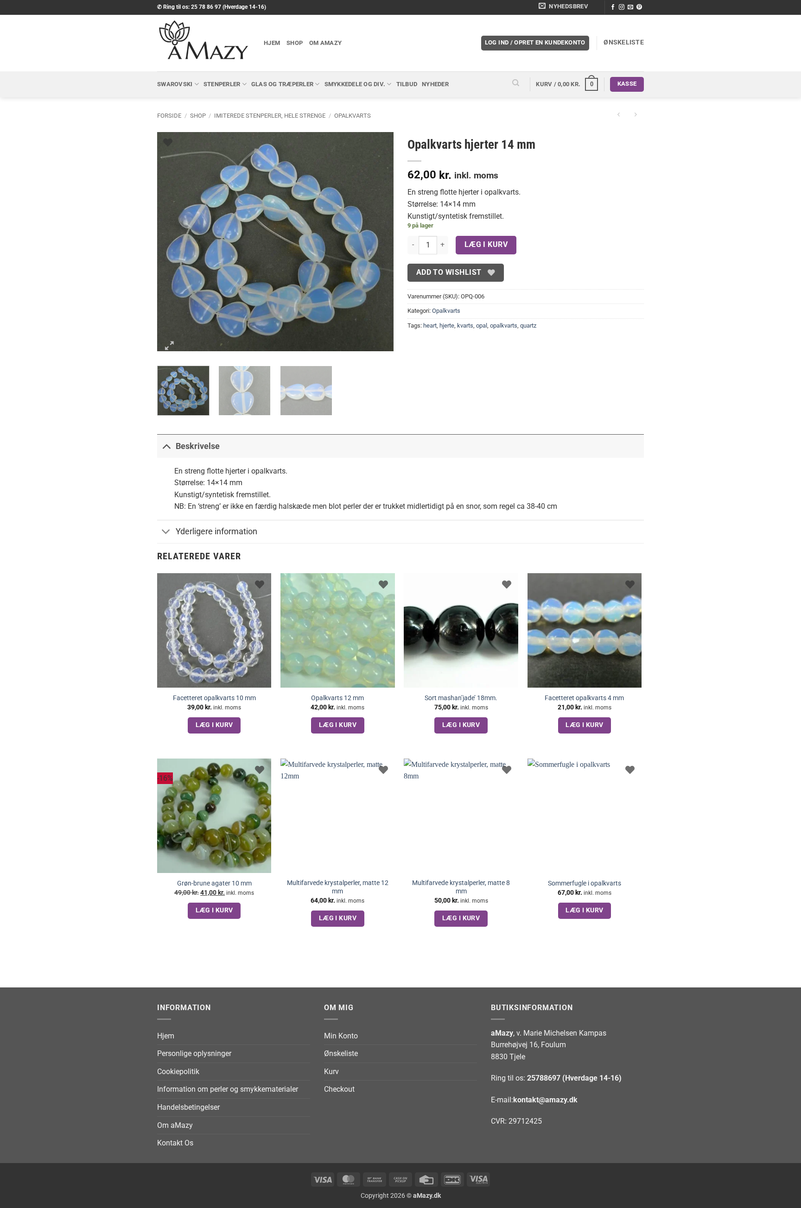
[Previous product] (635, 115)
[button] (565, 7)
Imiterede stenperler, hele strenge (269, 115)
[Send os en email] (630, 7)
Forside (169, 115)
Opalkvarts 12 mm (337, 698)
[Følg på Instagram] (621, 7)
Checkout (339, 1089)
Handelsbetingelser (188, 1107)
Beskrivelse (198, 446)
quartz (528, 325)
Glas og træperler (282, 84)
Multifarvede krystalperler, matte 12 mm (337, 887)
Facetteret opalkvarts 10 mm (214, 698)
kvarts (465, 325)
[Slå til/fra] (166, 446)
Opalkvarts (352, 115)
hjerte (446, 325)
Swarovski (174, 84)
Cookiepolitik (178, 1071)
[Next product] (618, 115)
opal (481, 325)
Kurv (331, 1071)
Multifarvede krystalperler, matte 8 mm (461, 887)
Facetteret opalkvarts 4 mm (584, 698)
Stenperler (222, 84)
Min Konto (341, 1035)
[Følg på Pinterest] (639, 7)
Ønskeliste (341, 1053)
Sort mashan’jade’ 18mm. (461, 698)
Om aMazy (325, 42)
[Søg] (516, 84)
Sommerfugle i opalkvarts (584, 883)
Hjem (272, 42)
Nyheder (435, 84)
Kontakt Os (175, 1142)
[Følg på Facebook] (613, 7)
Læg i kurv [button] (214, 724)
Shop (294, 42)
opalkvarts (503, 325)
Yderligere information (216, 531)
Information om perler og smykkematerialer (227, 1089)
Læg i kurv (486, 244)
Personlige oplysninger (194, 1053)
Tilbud (407, 84)
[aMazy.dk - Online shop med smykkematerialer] (203, 43)
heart (430, 325)
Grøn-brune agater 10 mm (214, 883)
